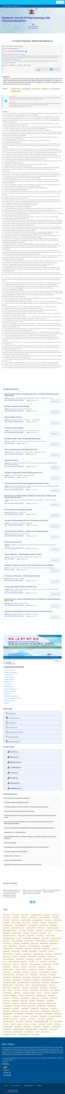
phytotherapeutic (36, 948)
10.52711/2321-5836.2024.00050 (15, 548)
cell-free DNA (26, 972)
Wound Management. (41, 995)
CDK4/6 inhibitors (31, 935)
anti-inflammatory (15, 998)
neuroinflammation (7, 1029)
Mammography (21, 935)
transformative (6, 914)
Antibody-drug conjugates (9, 938)
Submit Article (11, 713)
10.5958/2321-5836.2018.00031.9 (15, 514)
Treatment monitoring (26, 920)
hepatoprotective (53, 987)
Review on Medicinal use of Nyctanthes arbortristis (20, 449)
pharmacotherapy (36, 977)
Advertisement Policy (9, 700)
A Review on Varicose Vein (12, 542)
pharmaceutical (23, 1018)
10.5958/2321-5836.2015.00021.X (15, 535)
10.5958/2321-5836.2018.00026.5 (15, 432)
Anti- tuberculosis (45, 1031)
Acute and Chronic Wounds (29, 992)
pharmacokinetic (33, 951)
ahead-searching (45, 938)
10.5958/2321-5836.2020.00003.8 (15, 466)
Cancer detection (15, 920)
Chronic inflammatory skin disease (39, 985)
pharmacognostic (29, 1013)
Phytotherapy (18, 953)
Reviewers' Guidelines (10, 691)
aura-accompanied (7, 943)
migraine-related (34, 943)
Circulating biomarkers (38, 920)
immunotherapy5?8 (16, 933)
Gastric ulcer (16, 964)
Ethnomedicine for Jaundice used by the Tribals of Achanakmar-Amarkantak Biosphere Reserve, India (32, 599)
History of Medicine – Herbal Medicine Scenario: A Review (23, 554)
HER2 (49, 933)
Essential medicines (41, 1005)
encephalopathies (20, 959)
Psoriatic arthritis (7, 987)
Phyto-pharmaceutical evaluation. (10, 1018)
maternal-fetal (36, 979)
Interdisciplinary (6, 979)
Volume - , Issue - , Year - (20, 65)
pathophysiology (25, 943)
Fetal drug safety (46, 982)
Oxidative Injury (41, 927)
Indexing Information (14, 741)
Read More (55, 401)
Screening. (19, 938)
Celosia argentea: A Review (13, 417)
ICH (51, 1021)
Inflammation (6, 995)
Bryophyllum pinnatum (38, 953)
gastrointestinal (51, 995)
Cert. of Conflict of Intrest (15, 732)
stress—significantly (54, 990)
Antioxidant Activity (34, 1011)
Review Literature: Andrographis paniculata (18, 509)
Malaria (49, 966)
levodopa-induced (43, 1029)
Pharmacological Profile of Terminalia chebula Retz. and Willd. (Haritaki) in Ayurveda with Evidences (31, 394)
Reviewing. (49, 1024)
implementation (36, 938)
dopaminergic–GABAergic (31, 1029)
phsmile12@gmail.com (13, 48)
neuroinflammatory (43, 925)
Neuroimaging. (43, 961)
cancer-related (22, 930)
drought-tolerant (7, 1008)
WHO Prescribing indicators (28, 1005)
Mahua (4, 990)
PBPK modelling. (55, 982)
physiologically (52, 974)
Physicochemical (38, 1013)
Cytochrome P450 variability (9, 982)
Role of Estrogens (13, 946)
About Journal (7, 6)
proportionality (50, 1018)
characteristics (6, 956)
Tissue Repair (47, 992)
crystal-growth (6, 951)
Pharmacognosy (34, 1016)
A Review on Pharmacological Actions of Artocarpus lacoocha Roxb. (26, 520)
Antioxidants (56, 964)
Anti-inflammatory (41, 1000)
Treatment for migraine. (8, 948)
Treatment (17, 969)
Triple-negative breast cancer (9, 935)
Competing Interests (9, 670)
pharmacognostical (19, 1013)
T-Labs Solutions (13, 1091)
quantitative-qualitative (8, 1021)
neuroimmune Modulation (53, 927)
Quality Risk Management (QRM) (41, 1021)
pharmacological (53, 925)
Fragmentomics (34, 972)
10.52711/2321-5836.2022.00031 (15, 454)
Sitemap (39, 1085)
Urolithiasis (51, 951)
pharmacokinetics (54, 1029)
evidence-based (41, 1018)
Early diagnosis (6, 922)
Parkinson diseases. (35, 1034)
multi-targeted (6, 1011)
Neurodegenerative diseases (9, 1034)
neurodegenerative (55, 1026)
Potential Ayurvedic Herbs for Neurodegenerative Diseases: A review (26, 483)
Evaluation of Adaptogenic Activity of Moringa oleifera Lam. (23, 472)
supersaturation (55, 948)
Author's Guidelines (14, 718)
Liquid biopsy (55, 917)
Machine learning (58, 920)
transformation (32, 1018)
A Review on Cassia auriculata (13, 428)
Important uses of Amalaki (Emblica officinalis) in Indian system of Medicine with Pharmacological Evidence (30, 496)
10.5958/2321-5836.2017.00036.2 (15, 503)
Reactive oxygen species (35, 964)
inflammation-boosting (8, 985)
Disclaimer (6, 703)
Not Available (10, 443)
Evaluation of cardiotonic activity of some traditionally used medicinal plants (28, 565)
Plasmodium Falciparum (8, 969)
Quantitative (6, 1024)
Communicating (41, 1024)
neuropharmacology (7, 1026)
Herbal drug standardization (55, 1016)
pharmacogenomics (16, 979)
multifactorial (28, 948)
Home (5, 1085)
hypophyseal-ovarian (54, 940)
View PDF (43, 69)
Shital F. (21, 46)
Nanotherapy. (16, 966)
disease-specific (55, 914)
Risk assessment (58, 1021)
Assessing (26, 1024)
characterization (15, 914)
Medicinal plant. (50, 1000)
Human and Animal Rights (10, 672)
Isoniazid (37, 1031)
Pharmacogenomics (35, 982)
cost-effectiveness (7, 972)
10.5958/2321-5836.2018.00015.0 (15, 421)
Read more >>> (58, 660)
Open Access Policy (9, 679)
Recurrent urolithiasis (8, 953)
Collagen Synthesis (30, 995)
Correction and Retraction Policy (12, 698)
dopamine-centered (52, 922)
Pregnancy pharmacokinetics (47, 979)
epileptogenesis (41, 956)
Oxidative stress (24, 964)
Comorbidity (31, 961)
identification (39, 959)
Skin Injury (39, 992)
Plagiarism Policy (8, 682)
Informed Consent (9, 674)
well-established (17, 1026)
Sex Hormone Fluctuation (34, 946)
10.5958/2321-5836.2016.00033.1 (15, 525)
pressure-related (34, 990)
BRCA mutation (42, 933)
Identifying (20, 1024)
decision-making (48, 930)
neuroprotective (27, 1026)
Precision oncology (50, 935)
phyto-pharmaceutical (8, 1013)
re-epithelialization (7, 992)
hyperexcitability (58, 953)
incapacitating (16, 943)
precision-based (58, 930)
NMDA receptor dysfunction (17, 927)
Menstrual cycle (22, 946)
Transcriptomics (48, 920)
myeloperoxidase (7, 964)
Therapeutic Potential (46, 1011)
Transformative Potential (16, 940)
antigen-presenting (19, 985)
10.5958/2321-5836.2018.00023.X (15, 400)
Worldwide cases (36, 88)
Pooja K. (16, 46)
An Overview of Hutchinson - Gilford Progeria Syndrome (31, 41)
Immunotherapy (40, 935)
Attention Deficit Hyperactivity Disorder (18, 961)
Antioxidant (32, 1000)
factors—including (44, 990)
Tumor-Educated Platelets (44, 917)
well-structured (53, 998)
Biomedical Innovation (56, 938)
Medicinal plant (45, 88)
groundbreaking (27, 938)
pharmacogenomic (16, 977)
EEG (37, 961)
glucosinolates (16, 1008)
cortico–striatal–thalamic (20, 925)
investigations (15, 917)
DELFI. (26, 974)
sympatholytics (41, 1003)
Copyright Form (12, 727)
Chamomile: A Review (11, 460)
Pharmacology (24, 1000)
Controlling (33, 1024)
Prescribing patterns (7, 1005)
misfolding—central (18, 1031)
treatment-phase (32, 969)
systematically (41, 969)
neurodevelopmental (32, 925)
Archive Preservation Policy (11, 696)
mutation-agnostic (51, 969)
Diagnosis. (24, 969)
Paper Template (12, 723)
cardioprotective (35, 998)
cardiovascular (6, 1003)
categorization (23, 956)
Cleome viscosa (6, 1000)
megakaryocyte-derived (35, 914)
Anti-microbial (17, 990)
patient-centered (19, 1021)
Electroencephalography (8, 959)
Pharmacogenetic (26, 977)
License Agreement (9, 677)
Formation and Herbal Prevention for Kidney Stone (20, 587)
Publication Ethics (8, 686)
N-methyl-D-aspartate (8, 925)
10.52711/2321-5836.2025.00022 (15, 51)
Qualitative (13, 1024)
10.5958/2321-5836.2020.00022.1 (15, 616)
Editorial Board (28, 1085)
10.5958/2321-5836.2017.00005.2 (15, 605)
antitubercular (57, 1024)
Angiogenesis (14, 995)
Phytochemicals (24, 1011)
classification (26, 933)
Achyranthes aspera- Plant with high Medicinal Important (22, 438)
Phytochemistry (15, 1000)
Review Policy (7, 693)
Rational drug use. (52, 1005)
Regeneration (55, 992)
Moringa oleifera (15, 1011)
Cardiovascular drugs (51, 1003)
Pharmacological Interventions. (10, 930)
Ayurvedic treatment (55, 88)
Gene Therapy (6, 940)
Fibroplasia (21, 995)
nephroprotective (16, 951)
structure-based (32, 966)
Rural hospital (17, 1005)
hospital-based (23, 1003)
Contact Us (16, 6)
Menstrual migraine (46, 946)
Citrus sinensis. (48, 953)
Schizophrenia (6, 927)
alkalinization (24, 951)
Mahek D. (11, 46)
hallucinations (43, 922)
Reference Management (10, 689)
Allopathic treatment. (16, 91)
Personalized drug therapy (23, 982)
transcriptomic (46, 914)
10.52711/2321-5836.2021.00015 (15, 489)
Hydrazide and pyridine (23, 1034)
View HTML (56, 69)
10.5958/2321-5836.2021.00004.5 (15, 411)
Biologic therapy (16, 987)
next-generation (30, 959)
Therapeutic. (25, 990)
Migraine (5, 946)
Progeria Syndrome (26, 88)
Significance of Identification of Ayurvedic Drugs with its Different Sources (28, 611)
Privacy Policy (7, 684)
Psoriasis (28, 985)
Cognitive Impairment (31, 927)
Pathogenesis (52, 985)
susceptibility (35, 922)
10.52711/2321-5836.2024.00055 (15, 593)
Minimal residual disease (8, 974)
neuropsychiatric (26, 922)
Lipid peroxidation (47, 964)
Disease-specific (6, 917)
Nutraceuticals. (56, 1011)
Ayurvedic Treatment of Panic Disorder (16, 406)
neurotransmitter (32, 956)
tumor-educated (24, 914)
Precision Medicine (28, 940)
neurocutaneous (51, 956)
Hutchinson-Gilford (15, 88)
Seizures (5, 961)
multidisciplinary (6, 933)
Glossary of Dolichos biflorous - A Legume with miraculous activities (26, 531)
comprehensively (33, 917)
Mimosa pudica (25, 1016)
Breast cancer (34, 933)
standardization (16, 1016)
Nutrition (10, 990)
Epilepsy (55, 959)
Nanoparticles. (25, 987)
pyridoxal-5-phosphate (19, 1029)
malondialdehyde (53, 961)
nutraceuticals (53, 1008)
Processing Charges (12, 737)
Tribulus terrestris (27, 953)
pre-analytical (24, 917)
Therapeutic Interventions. (41, 940)
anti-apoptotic (46, 1026)
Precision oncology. (16, 922)
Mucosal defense (7, 966)
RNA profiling (6, 920)
